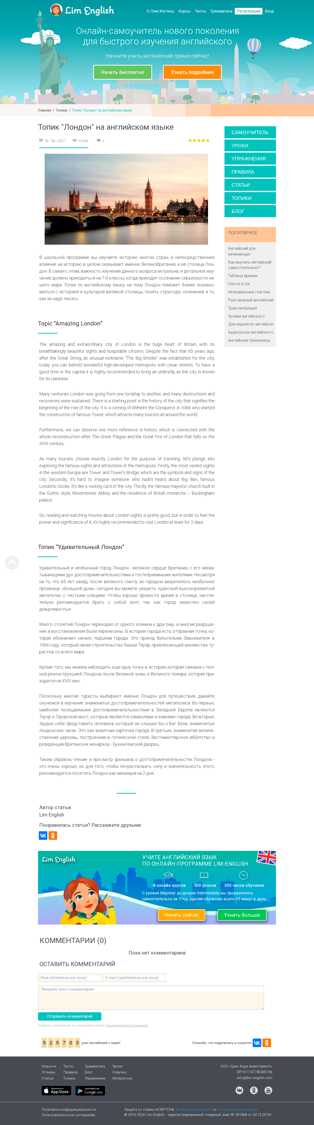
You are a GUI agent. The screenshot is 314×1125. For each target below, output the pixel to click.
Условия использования (237, 1109)
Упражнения (249, 158)
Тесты (200, 11)
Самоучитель (250, 132)
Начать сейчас (182, 915)
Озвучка (119, 1072)
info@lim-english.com (254, 1078)
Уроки (240, 145)
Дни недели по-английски (250, 324)
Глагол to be (239, 283)
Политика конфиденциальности (69, 1109)
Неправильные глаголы (249, 292)
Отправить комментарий (69, 1016)
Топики (61, 110)
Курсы (185, 11)
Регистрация (248, 11)
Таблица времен (243, 275)
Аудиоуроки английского (250, 332)
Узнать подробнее (192, 72)
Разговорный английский (250, 300)
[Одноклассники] (53, 835)
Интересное (122, 1078)
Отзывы (48, 1072)
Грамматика (221, 11)
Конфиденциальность (194, 1109)
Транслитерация (242, 308)
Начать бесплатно (122, 72)
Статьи (241, 184)
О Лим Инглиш (160, 11)
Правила (243, 171)
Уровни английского (246, 316)
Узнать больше (242, 915)
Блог (238, 210)
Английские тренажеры (249, 340)
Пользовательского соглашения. (126, 1025)
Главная (44, 110)
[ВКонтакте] (43, 835)
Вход (269, 11)
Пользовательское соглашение (68, 1115)
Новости (49, 1066)
